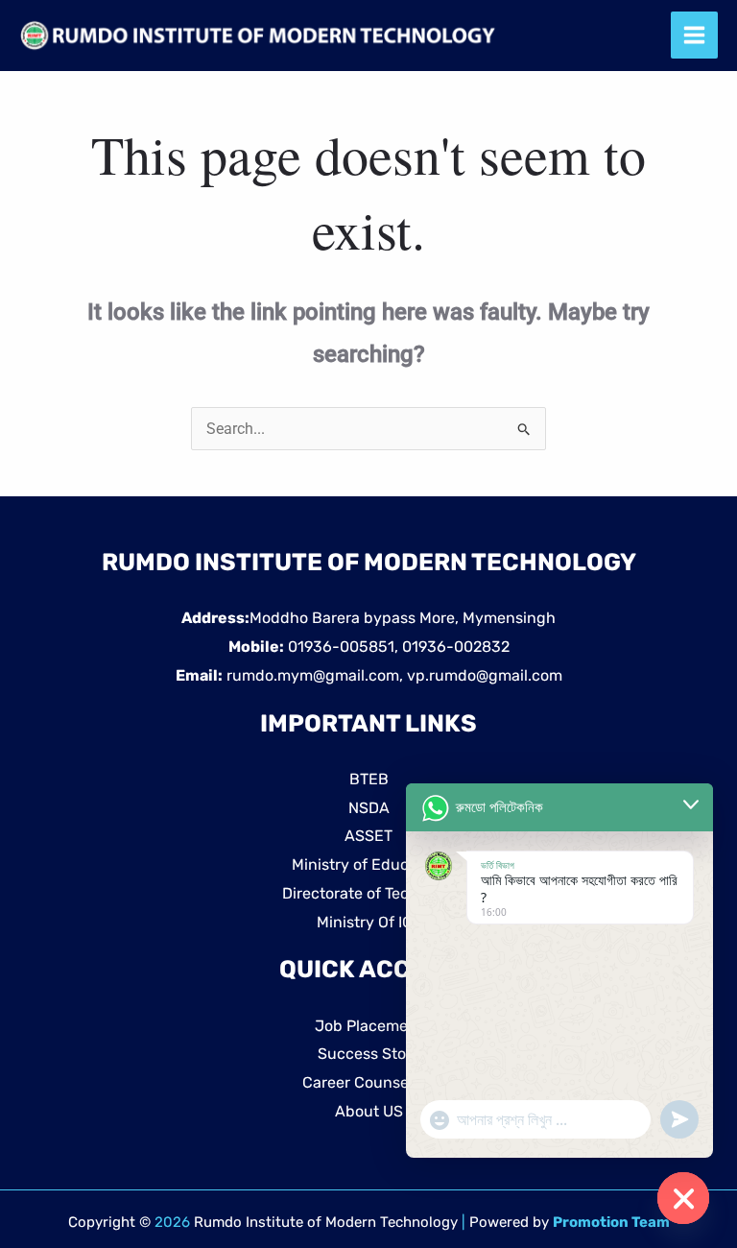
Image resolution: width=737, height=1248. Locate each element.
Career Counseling (369, 1082)
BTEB (369, 779)
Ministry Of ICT (369, 922)
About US (369, 1111)
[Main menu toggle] (694, 35)
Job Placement (369, 1026)
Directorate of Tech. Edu (368, 893)
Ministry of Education (368, 864)
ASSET (368, 836)
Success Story (369, 1053)
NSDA (369, 808)
